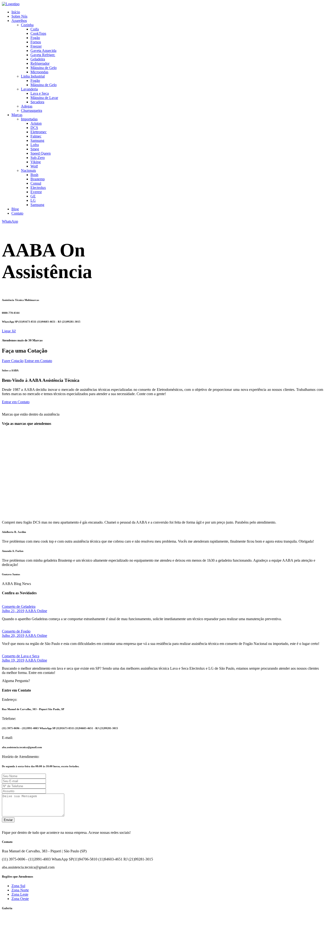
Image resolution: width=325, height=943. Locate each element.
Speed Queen (40, 153)
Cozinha (27, 25)
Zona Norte (20, 890)
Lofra (34, 145)
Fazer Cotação (13, 361)
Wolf (34, 166)
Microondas (39, 72)
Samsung (37, 140)
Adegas (26, 106)
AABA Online (36, 611)
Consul (35, 183)
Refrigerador (39, 63)
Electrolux (38, 188)
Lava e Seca (39, 93)
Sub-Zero (37, 158)
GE (33, 196)
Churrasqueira (31, 110)
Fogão (35, 38)
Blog (15, 209)
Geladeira (37, 59)
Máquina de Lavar (44, 98)
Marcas (16, 115)
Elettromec (38, 132)
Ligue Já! (9, 331)
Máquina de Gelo (43, 68)
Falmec (35, 136)
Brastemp (37, 179)
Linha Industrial (33, 76)
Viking (35, 162)
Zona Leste (19, 894)
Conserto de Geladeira (18, 606)
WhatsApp (10, 221)
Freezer (36, 46)
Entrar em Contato (38, 361)
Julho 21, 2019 (13, 611)
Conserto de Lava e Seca (20, 656)
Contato (17, 213)
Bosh (34, 175)
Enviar (8, 820)
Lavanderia (29, 89)
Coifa (34, 29)
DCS (34, 128)
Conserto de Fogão (16, 631)
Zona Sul (18, 886)
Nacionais (28, 170)
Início (15, 12)
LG (33, 200)
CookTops (38, 33)
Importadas (29, 119)
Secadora (37, 102)
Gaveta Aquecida (43, 51)
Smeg (34, 149)
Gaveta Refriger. (42, 55)
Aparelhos (19, 21)
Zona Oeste (20, 899)
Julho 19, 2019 (13, 660)
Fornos (35, 42)
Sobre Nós (19, 16)
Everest (36, 192)
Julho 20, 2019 (13, 636)
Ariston (36, 123)
